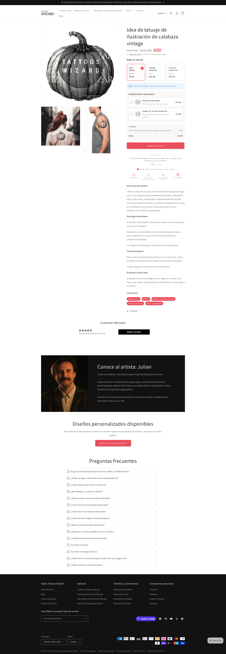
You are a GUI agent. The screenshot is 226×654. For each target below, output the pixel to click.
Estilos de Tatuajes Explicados (90, 603)
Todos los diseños (154, 303)
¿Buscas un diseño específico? (113, 443)
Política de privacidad (106, 651)
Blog (43, 594)
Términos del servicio (123, 651)
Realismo (154, 594)
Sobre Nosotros (47, 589)
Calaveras (154, 603)
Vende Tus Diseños (49, 603)
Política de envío (139, 651)
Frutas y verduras (135, 303)
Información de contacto (156, 651)
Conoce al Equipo (48, 599)
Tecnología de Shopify (70, 651)
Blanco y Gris (133, 299)
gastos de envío (135, 54)
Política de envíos (121, 594)
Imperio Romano (157, 599)
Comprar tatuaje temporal (88, 589)
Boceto (146, 299)
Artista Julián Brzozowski (163, 299)
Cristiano (153, 589)
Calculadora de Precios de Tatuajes (92, 599)
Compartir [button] (133, 311)
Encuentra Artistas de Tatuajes (90, 594)
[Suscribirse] (85, 618)
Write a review (134, 332)
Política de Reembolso (123, 589)
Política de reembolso (88, 651)
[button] (82, 10)
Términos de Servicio (122, 603)
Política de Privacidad (123, 599)
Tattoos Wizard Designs (54, 651)
